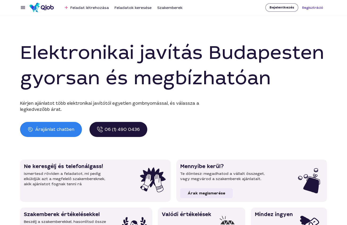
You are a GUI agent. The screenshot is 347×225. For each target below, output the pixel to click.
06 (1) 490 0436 (122, 129)
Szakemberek (169, 7)
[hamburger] (23, 7)
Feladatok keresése (133, 7)
